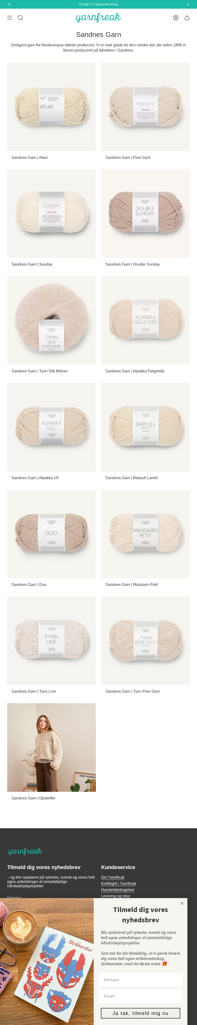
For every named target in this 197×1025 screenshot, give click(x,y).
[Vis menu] (9, 18)
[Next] (187, 4)
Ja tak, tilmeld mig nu (141, 1013)
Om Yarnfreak (112, 877)
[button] (20, 18)
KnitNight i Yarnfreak (118, 884)
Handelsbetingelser (118, 890)
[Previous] (9, 4)
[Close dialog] (182, 903)
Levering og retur (115, 896)
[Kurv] (186, 18)
